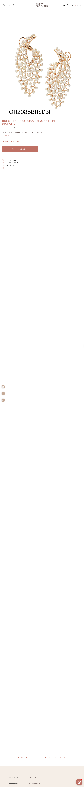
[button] (79, 782)
